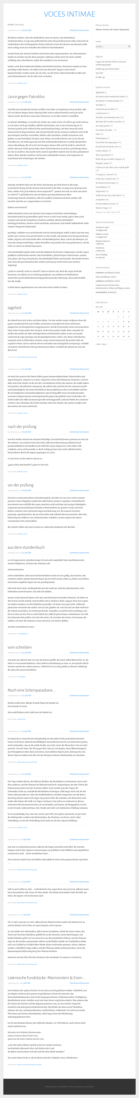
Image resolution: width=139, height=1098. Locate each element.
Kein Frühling (101, 255)
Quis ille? (99, 73)
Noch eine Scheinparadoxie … (32, 690)
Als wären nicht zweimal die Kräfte (110, 97)
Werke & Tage (22, 83)
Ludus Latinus (102, 151)
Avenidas (99, 105)
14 (113, 327)
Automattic (89, 1087)
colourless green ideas (105, 109)
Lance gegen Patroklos (26, 97)
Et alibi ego (100, 77)
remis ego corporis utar (106, 179)
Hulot (98, 277)
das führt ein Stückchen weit (108, 117)
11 (98, 327)
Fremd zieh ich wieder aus (107, 147)
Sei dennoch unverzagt (105, 183)
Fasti (98, 134)
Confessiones (101, 113)
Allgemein (100, 92)
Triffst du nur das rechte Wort (29, 1064)
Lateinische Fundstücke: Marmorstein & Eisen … (46, 978)
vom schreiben (20, 647)
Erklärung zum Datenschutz (107, 69)
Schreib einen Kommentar (79, 30)
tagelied (14, 308)
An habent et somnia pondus (108, 101)
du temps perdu (102, 126)
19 (103, 332)
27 (108, 336)
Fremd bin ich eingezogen (27, 357)
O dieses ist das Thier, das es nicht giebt (112, 167)
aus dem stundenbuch (26, 547)
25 (98, 336)
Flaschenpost (101, 138)
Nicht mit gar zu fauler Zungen (109, 159)
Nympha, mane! (102, 163)
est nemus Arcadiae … (105, 130)
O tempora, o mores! (104, 175)
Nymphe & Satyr (102, 227)
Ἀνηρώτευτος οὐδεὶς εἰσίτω (106, 212)
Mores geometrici (103, 155)
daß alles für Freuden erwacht (108, 122)
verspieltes (21, 719)
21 (113, 332)
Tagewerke (21, 677)
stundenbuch (22, 634)
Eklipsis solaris (102, 234)
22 (118, 332)
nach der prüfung (22, 426)
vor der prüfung (20, 485)
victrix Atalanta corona (105, 204)
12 (103, 327)
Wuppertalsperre (103, 241)
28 (113, 336)
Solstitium (100, 248)
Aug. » (104, 344)
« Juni (98, 344)
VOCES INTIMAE (69, 14)
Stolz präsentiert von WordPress (56, 1087)
